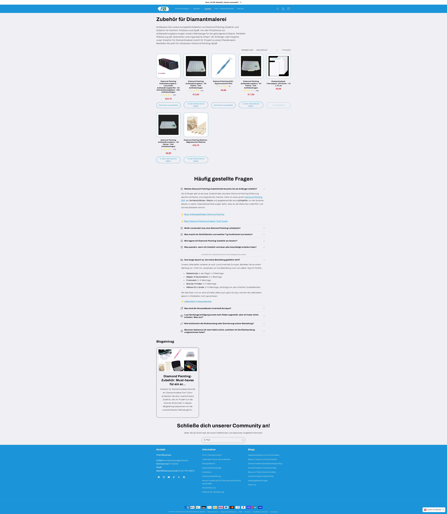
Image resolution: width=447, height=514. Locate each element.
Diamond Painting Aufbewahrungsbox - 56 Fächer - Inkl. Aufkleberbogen (196, 84)
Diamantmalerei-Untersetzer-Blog (262, 468)
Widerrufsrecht (213, 511)
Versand (247, 511)
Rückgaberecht (208, 463)
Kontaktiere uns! (209, 488)
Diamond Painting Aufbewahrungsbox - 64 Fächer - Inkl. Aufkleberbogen (251, 84)
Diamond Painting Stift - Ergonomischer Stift (223, 82)
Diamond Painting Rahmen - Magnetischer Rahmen (196, 141)
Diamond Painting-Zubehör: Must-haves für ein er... (177, 380)
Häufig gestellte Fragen (258, 481)
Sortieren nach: (248, 50)
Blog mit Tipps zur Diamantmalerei (262, 459)
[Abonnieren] (242, 440)
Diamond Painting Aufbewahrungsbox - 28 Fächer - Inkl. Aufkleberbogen (168, 143)
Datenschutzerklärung (211, 476)
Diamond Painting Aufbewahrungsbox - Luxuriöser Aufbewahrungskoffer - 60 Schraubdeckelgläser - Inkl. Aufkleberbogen (168, 86)
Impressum (207, 472)
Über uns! (252, 485)
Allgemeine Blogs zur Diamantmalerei (263, 455)
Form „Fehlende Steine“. (212, 455)
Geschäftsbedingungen (212, 468)
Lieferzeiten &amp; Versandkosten (216, 459)
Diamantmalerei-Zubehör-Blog (260, 476)
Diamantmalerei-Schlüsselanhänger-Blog (265, 463)
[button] (183, 8)
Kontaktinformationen (260, 511)
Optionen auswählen (168, 105)
